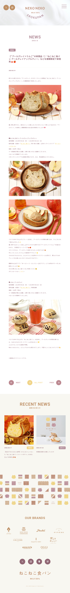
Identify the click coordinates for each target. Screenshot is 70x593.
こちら (21, 271)
